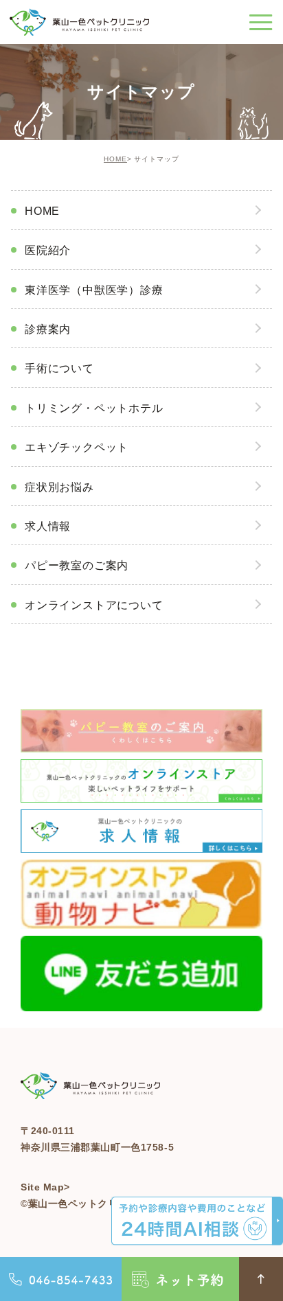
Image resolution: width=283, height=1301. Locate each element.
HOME (115, 159)
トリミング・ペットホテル (94, 408)
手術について (59, 368)
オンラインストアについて (94, 605)
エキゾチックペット (76, 447)
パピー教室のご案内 (76, 565)
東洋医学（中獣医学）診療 (94, 290)
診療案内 (48, 329)
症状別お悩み (59, 487)
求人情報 (48, 526)
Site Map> (45, 1187)
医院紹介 (48, 250)
